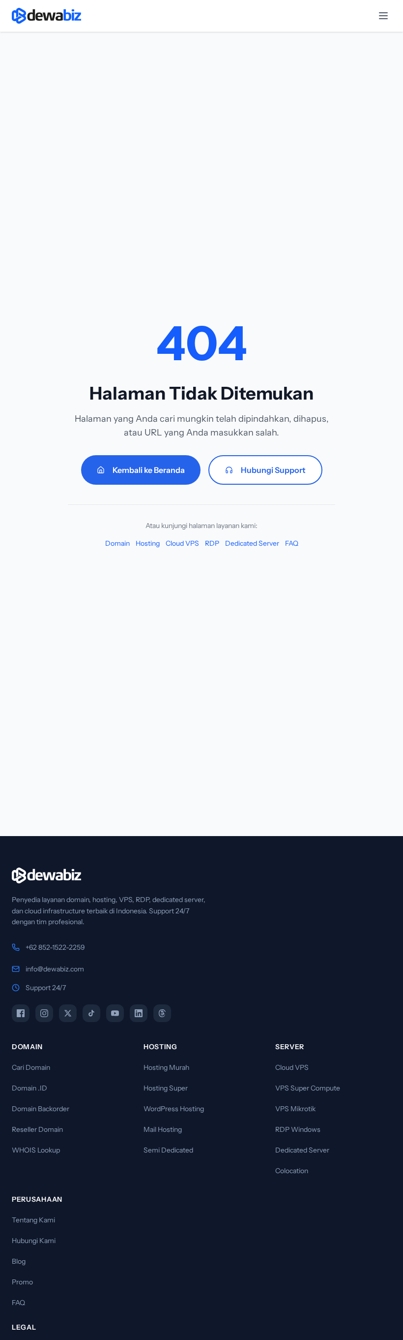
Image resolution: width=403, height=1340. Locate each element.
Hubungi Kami (34, 1240)
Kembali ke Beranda (149, 470)
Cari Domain (31, 1067)
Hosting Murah (166, 1067)
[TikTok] (91, 1013)
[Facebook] (20, 1013)
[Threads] (162, 1013)
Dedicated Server (252, 543)
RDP (212, 543)
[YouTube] (115, 1013)
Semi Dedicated (168, 1150)
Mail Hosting (163, 1129)
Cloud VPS (182, 543)
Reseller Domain (37, 1129)
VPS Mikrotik (295, 1108)
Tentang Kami (33, 1219)
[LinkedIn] (138, 1013)
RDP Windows (297, 1129)
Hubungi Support (273, 470)
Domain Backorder (40, 1108)
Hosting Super (166, 1088)
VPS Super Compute (307, 1088)
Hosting (148, 543)
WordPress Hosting (174, 1108)
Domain (117, 543)
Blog (19, 1261)
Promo (22, 1282)
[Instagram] (44, 1013)
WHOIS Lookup (36, 1150)
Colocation (291, 1170)
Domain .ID (29, 1088)
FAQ (291, 543)
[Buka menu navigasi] (383, 16)
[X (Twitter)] (68, 1013)
